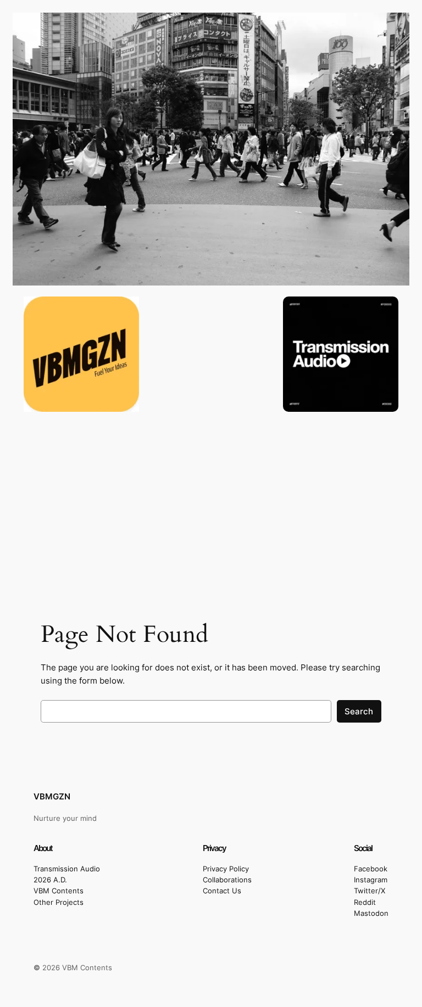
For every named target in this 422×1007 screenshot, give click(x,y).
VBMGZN (52, 796)
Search (359, 711)
